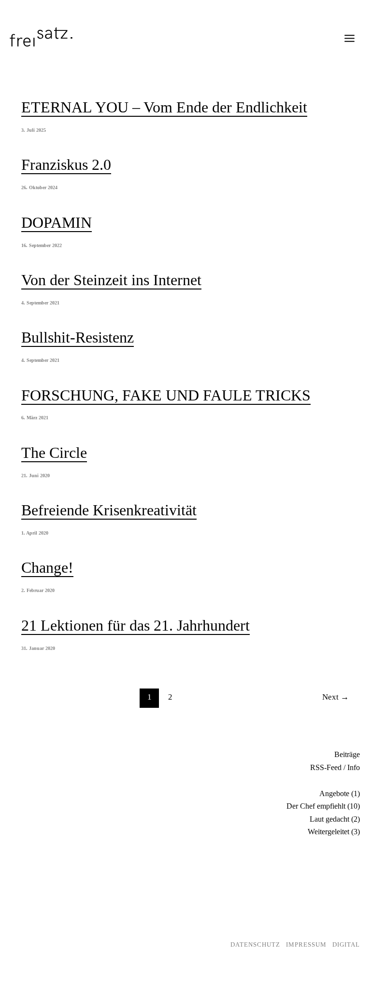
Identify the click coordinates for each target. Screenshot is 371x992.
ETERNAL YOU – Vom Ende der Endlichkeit (164, 107)
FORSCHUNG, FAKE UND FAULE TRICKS (166, 395)
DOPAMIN (56, 222)
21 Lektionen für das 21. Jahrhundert (135, 625)
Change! (47, 567)
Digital (346, 944)
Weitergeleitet (328, 831)
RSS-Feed (326, 767)
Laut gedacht (329, 819)
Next (335, 697)
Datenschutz (255, 944)
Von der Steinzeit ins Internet (111, 280)
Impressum (306, 944)
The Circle (54, 452)
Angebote (334, 793)
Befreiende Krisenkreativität (109, 510)
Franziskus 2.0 (66, 164)
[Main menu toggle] (349, 38)
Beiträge (347, 754)
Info (353, 767)
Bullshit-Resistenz (77, 337)
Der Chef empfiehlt (315, 806)
